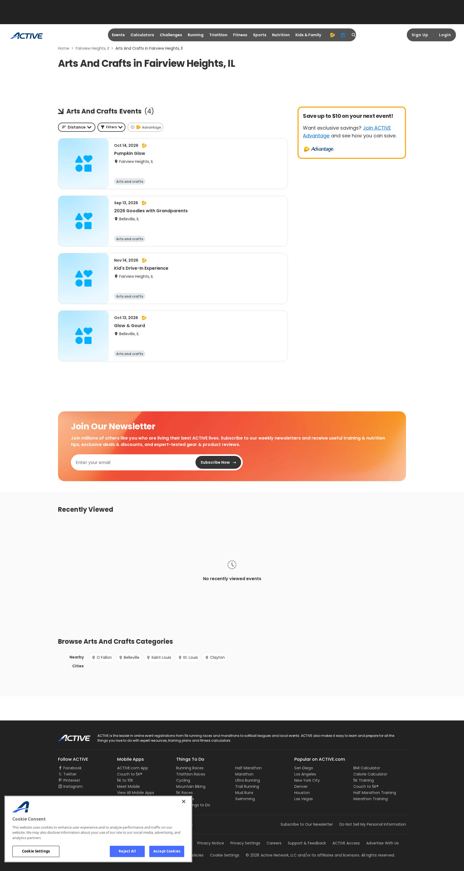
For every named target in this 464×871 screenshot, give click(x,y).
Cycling (183, 780)
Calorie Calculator (370, 774)
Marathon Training (370, 799)
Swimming (245, 799)
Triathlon (218, 35)
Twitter (70, 774)
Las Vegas (303, 799)
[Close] (184, 801)
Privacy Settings (245, 843)
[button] (111, 127)
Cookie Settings (36, 851)
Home (63, 48)
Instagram (73, 786)
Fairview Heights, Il (92, 48)
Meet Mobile (128, 786)
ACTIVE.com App (132, 768)
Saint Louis (161, 657)
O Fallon (104, 657)
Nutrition (281, 35)
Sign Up (420, 35)
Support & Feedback (307, 843)
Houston (302, 792)
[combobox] (76, 127)
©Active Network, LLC (271, 855)
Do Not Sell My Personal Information (372, 824)
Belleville (131, 657)
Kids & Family (308, 35)
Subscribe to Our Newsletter (307, 824)
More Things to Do (193, 805)
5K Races (184, 792)
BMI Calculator (366, 768)
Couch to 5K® (129, 774)
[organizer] (343, 35)
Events (118, 35)
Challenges (171, 35)
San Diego (303, 768)
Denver (301, 786)
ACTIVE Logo (69, 736)
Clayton (217, 657)
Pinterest (71, 780)
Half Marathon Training (374, 792)
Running (196, 35)
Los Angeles (305, 774)
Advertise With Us (382, 843)
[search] (354, 35)
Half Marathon (248, 768)
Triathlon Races (190, 774)
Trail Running (247, 786)
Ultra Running (247, 780)
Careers (274, 843)
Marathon (244, 774)
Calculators (142, 35)
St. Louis (190, 657)
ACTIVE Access (346, 843)
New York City (307, 780)
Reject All (127, 851)
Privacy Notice (210, 843)
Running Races (190, 768)
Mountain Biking (190, 786)
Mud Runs (244, 792)
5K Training (363, 780)
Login (445, 35)
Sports (259, 35)
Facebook (72, 768)
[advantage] (332, 35)
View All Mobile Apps (135, 792)
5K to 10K (125, 780)
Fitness (240, 35)
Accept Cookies (166, 851)
